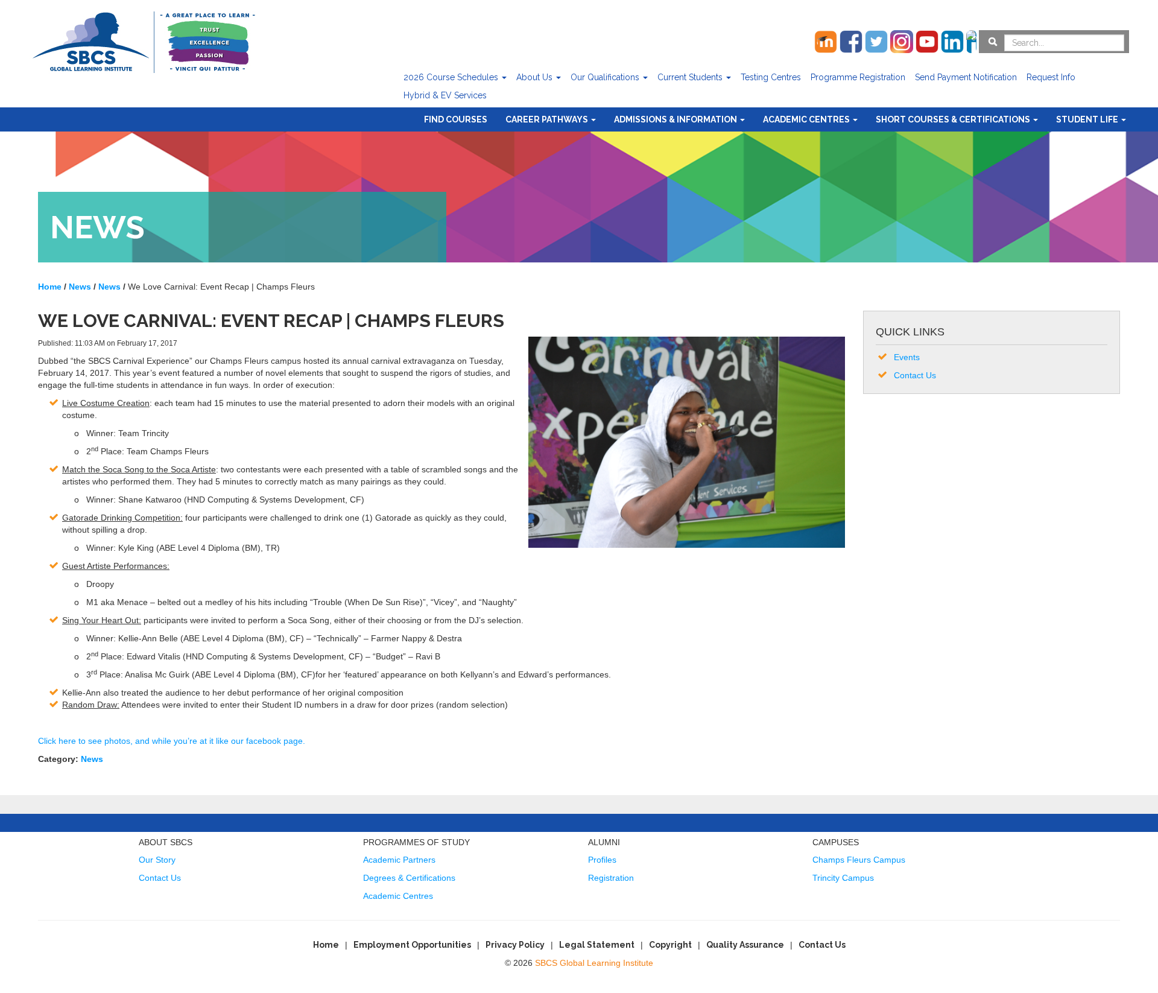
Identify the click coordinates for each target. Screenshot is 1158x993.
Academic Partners (399, 860)
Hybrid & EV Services (445, 95)
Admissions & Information (676, 119)
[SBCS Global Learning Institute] (143, 40)
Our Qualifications (606, 77)
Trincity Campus (843, 878)
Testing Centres (771, 77)
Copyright (670, 945)
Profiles (602, 860)
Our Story (157, 860)
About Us (535, 77)
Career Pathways (547, 119)
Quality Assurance (745, 945)
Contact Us (915, 375)
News (92, 759)
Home (326, 945)
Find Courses (455, 119)
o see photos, (108, 741)
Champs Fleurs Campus (858, 860)
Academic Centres (807, 119)
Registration (611, 878)
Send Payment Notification (966, 77)
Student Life (1088, 119)
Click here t (59, 741)
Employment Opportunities (412, 945)
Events (907, 357)
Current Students (691, 77)
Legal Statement (596, 945)
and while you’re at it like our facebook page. (220, 741)
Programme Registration (858, 77)
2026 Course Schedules (452, 77)
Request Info (1051, 77)
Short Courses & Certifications (954, 119)
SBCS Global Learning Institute (594, 963)
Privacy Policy (515, 945)
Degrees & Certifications (409, 878)
